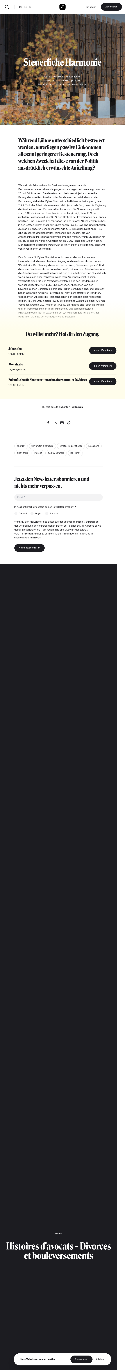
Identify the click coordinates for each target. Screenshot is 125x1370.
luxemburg (93, 446)
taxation (21, 446)
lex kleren (75, 453)
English (38, 513)
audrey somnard (56, 453)
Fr (30, 7)
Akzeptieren (81, 1359)
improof (38, 453)
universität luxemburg (42, 446)
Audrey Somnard (58, 76)
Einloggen (91, 7)
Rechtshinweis (32, 537)
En (25, 7)
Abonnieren (111, 6)
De (20, 7)
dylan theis (22, 453)
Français (54, 513)
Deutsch (23, 513)
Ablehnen (100, 1359)
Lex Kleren (75, 76)
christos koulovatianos (70, 446)
